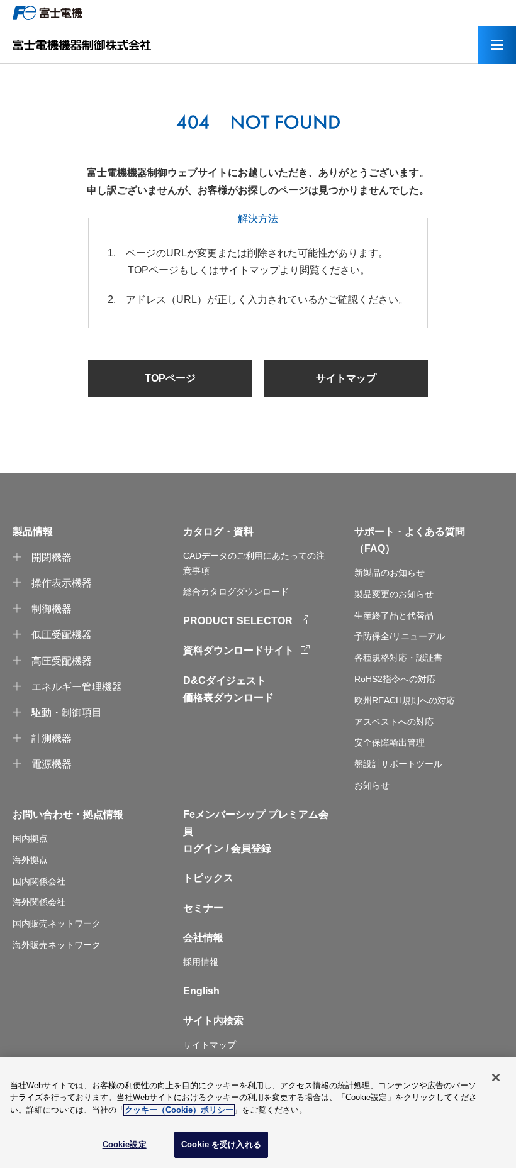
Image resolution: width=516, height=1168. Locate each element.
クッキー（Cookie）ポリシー (179, 1110)
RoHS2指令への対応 (394, 679)
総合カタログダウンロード (236, 592)
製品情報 (33, 531)
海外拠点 (30, 860)
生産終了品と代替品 (394, 615)
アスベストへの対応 (394, 722)
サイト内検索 (213, 1020)
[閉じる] (496, 1077)
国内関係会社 (39, 881)
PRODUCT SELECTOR (238, 620)
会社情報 (203, 937)
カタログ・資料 (218, 531)
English (201, 991)
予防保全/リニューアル (399, 636)
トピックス (208, 878)
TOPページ (170, 378)
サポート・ (379, 531)
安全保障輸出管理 (389, 742)
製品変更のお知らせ (394, 594)
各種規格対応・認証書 (398, 658)
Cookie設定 (125, 1144)
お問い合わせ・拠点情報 (68, 814)
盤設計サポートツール (398, 764)
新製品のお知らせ (389, 573)
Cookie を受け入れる (221, 1144)
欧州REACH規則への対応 (404, 700)
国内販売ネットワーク (57, 923)
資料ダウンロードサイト (238, 650)
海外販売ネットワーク (57, 945)
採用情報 (200, 962)
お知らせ (372, 785)
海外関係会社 (39, 902)
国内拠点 (30, 839)
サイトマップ (346, 378)
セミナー (203, 908)
